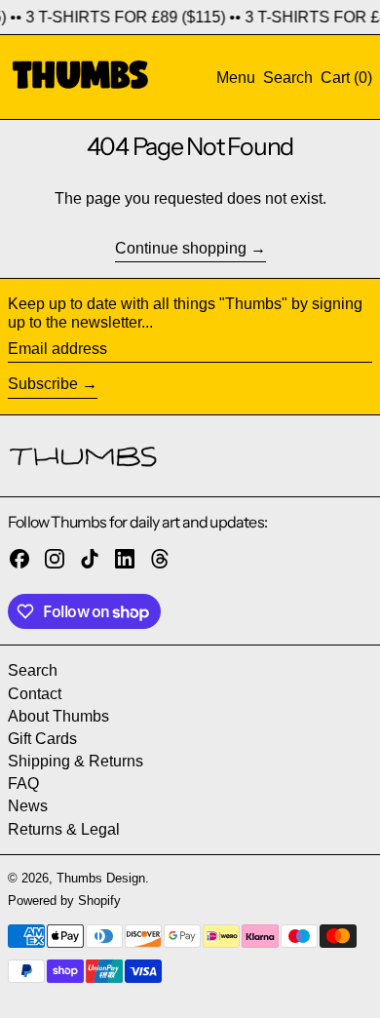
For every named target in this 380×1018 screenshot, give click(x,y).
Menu (235, 77)
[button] (288, 77)
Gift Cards (42, 738)
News (28, 806)
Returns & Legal (64, 829)
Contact (34, 693)
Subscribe (43, 383)
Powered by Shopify (64, 900)
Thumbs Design (101, 878)
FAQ (23, 783)
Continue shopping (181, 248)
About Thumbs (58, 716)
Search (32, 670)
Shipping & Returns (75, 761)
